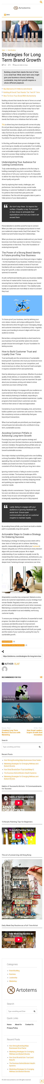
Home (9, 1024)
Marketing (12, 981)
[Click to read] (22, 692)
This (3, 124)
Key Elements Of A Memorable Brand (17, 89)
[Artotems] (22, 8)
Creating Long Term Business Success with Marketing (11, 732)
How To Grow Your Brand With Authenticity (19, 96)
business (36, 546)
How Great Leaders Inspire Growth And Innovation (34, 732)
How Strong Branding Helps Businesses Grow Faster (22, 760)
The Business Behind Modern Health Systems (20, 773)
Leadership (13, 978)
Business (12, 974)
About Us (18, 1024)
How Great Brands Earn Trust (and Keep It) (19, 769)
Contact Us (29, 1024)
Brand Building (14, 971)
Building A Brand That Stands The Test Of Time (21, 92)
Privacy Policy (12, 1028)
